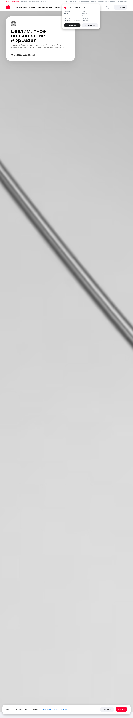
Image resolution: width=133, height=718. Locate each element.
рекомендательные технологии (54, 709)
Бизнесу (24, 2)
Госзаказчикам (34, 2)
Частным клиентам (12, 2)
